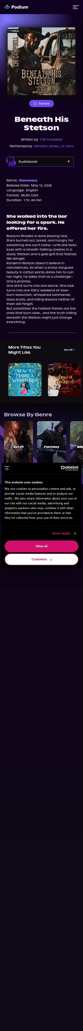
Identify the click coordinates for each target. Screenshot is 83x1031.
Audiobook (28, 162)
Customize (39, 559)
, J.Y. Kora (66, 146)
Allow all (41, 546)
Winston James (46, 146)
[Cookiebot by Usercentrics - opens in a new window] (60, 468)
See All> (69, 349)
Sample (44, 103)
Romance (28, 180)
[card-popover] (25, 379)
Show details (61, 533)
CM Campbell (51, 139)
